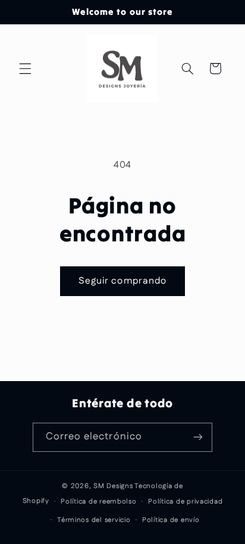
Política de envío (171, 520)
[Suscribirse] (198, 437)
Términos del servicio (93, 520)
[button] (25, 68)
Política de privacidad (185, 501)
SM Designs (113, 486)
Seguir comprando (122, 281)
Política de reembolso (98, 501)
